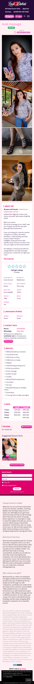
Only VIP (7, 482)
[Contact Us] (28, 16)
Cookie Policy (9, 676)
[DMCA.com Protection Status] (17, 665)
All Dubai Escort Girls (12, 9)
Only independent (10, 485)
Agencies (26, 9)
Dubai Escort (23, 209)
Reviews (8, 12)
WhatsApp (20, 331)
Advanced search (18, 492)
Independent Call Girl (11, 212)
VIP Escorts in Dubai (17, 465)
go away (23, 669)
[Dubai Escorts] (17, 4)
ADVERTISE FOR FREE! (21, 12)
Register (10, 16)
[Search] (24, 16)
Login (20, 16)
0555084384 (23, 32)
